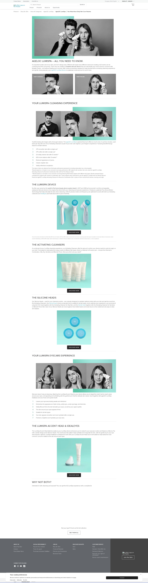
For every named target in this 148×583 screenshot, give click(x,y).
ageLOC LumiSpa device (58, 70)
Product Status (17, 1)
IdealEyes (43, 193)
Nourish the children (39, 546)
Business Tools (57, 553)
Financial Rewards (58, 549)
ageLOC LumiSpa (71, 142)
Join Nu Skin (128, 557)
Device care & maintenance (100, 557)
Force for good (37, 549)
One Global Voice (19, 551)
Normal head (53, 303)
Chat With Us (35, 1)
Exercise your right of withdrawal (98, 554)
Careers (16, 549)
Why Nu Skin (56, 546)
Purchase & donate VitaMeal (41, 551)
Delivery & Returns (97, 551)
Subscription (26, 1)
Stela (74, 549)
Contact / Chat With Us (98, 549)
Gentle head (81, 305)
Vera (74, 546)
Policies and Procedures (60, 551)
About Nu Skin (18, 546)
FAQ (93, 546)
